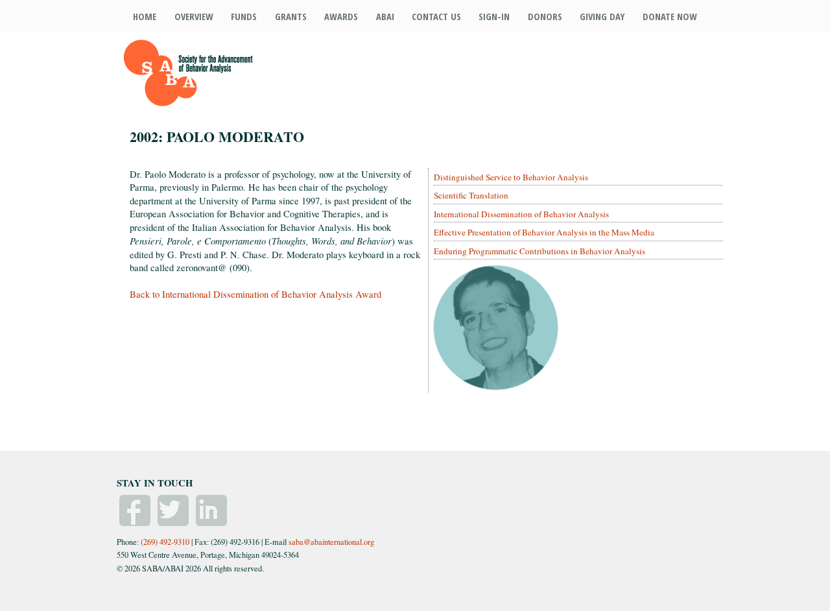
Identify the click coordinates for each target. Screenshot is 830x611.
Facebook (134, 510)
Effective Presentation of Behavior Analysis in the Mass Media (544, 232)
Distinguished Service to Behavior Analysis (511, 177)
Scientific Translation (471, 195)
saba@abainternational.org (331, 541)
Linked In (211, 510)
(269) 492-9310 (165, 541)
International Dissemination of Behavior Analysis (521, 214)
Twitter (173, 510)
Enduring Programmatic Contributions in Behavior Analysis (539, 251)
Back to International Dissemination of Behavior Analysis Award (255, 294)
